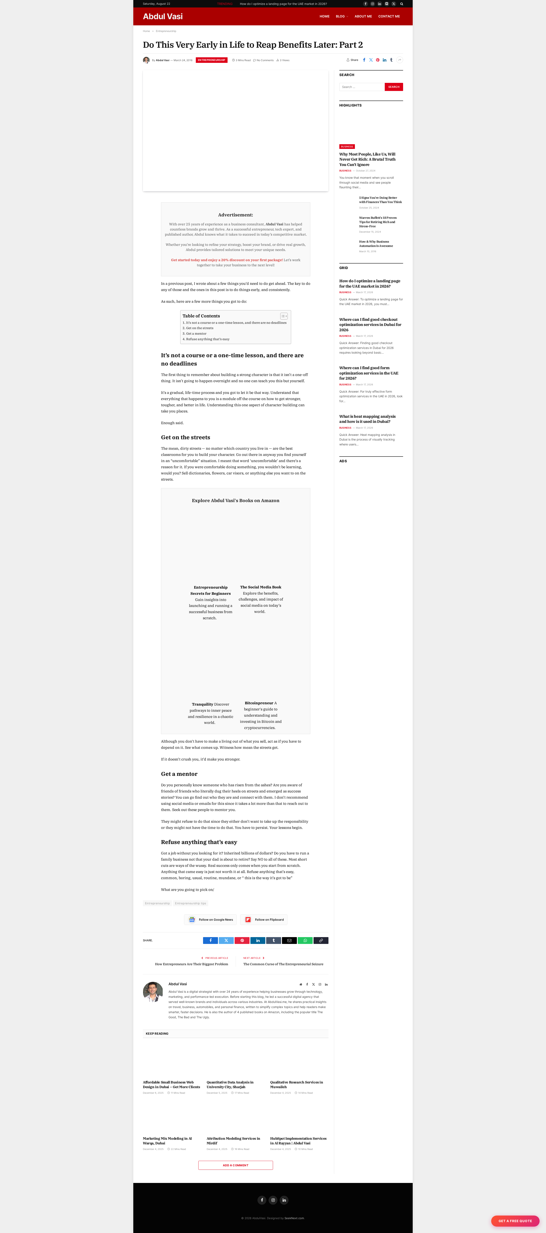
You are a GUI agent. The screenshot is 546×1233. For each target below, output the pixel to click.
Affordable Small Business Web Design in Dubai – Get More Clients (171, 1084)
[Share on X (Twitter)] (371, 59)
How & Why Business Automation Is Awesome (376, 244)
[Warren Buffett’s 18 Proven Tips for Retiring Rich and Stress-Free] (347, 222)
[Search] (401, 3)
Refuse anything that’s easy (207, 339)
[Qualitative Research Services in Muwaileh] (299, 1060)
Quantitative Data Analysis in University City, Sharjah (230, 1084)
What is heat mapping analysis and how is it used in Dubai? (367, 419)
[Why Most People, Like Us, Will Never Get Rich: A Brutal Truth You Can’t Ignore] (371, 131)
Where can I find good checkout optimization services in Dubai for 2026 (370, 324)
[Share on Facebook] (364, 59)
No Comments (265, 60)
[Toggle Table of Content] (282, 316)
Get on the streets (199, 328)
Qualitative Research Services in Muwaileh (296, 1084)
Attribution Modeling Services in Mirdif (233, 1140)
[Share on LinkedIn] (384, 59)
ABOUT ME (363, 16)
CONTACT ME (389, 16)
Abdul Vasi (162, 60)
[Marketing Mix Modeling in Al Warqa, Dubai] (172, 1116)
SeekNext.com (294, 1218)
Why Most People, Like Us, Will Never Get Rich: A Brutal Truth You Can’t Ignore (367, 159)
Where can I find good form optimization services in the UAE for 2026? (368, 373)
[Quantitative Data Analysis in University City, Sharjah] (236, 1060)
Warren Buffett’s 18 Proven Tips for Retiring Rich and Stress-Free (378, 222)
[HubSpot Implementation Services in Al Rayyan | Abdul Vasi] (299, 1116)
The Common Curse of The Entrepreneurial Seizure (283, 964)
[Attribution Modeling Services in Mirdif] (236, 1116)
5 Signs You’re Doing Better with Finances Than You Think (380, 200)
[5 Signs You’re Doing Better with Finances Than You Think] (347, 202)
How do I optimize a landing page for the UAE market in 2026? (283, 4)
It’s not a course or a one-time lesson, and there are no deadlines (236, 322)
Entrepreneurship (211, 60)
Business (347, 146)
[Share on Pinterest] (378, 59)
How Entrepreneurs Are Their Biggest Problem (191, 964)
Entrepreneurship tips (190, 903)
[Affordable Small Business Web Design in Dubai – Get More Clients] (172, 1060)
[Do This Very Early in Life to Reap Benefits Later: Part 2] (235, 130)
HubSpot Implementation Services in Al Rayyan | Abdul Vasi (298, 1140)
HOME (325, 16)
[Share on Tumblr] (391, 59)
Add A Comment (235, 1165)
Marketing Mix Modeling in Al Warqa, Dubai (167, 1140)
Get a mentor (196, 333)
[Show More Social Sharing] (399, 59)
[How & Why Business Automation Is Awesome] (347, 246)
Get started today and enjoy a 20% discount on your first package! (227, 260)
